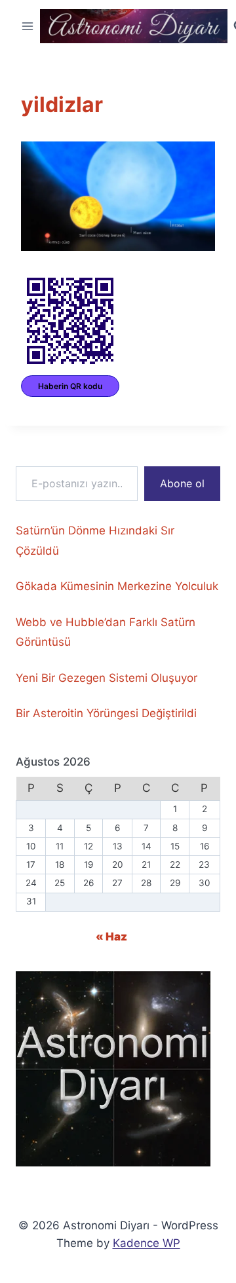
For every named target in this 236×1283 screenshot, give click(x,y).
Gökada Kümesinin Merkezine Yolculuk (117, 586)
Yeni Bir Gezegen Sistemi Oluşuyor (106, 677)
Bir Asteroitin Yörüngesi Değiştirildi (106, 713)
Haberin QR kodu (70, 386)
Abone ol (182, 483)
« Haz (111, 936)
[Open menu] (28, 26)
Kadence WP (146, 1243)
